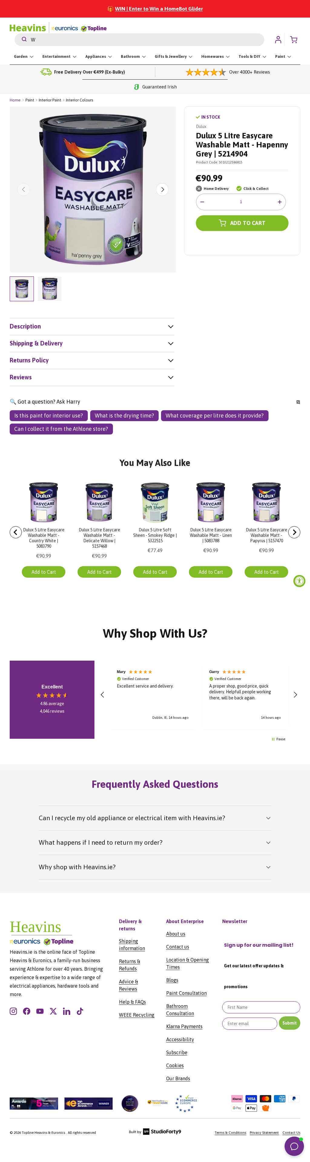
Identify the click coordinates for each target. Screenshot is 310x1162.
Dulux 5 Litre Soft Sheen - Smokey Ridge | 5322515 (155, 535)
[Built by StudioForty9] (155, 1133)
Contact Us (291, 1133)
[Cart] (295, 39)
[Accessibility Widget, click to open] (299, 581)
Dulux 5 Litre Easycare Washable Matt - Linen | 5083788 (211, 535)
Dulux (201, 126)
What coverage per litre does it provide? (215, 415)
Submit (289, 1023)
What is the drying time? (124, 415)
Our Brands (178, 1078)
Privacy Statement (264, 1133)
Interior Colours (79, 100)
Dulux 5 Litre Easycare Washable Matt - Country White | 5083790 (43, 538)
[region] (198, 695)
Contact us (177, 946)
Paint (29, 100)
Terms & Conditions (230, 1133)
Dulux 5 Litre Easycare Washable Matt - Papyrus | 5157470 (266, 535)
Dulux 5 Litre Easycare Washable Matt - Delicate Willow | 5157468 (99, 538)
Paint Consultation (186, 993)
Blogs (172, 980)
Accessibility (180, 1039)
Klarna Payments (184, 1026)
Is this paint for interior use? (48, 415)
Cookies (175, 1065)
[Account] (278, 39)
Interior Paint (50, 100)
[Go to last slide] (16, 532)
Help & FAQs (132, 1002)
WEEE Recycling (136, 1015)
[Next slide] (294, 532)
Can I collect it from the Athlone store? (61, 429)
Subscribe (176, 1052)
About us (175, 933)
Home (15, 100)
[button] (102, 695)
